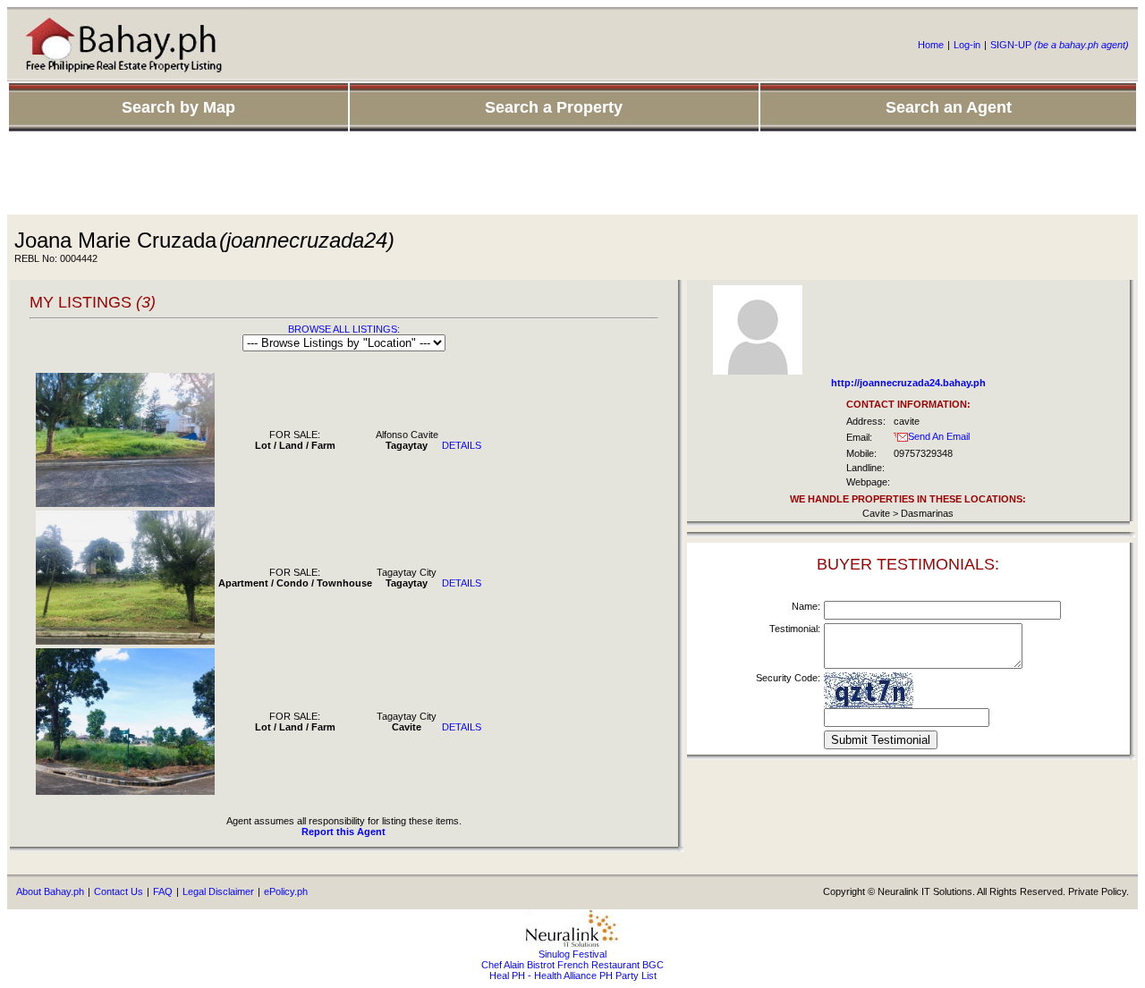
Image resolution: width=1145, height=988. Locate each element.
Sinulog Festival (572, 954)
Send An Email (939, 436)
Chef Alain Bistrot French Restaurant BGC (572, 964)
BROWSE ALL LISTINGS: (344, 329)
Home (931, 44)
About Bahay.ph (50, 891)
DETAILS (461, 445)
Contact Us (118, 891)
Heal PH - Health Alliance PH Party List (573, 975)
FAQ (163, 891)
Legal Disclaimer (218, 891)
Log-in (967, 44)
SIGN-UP (1059, 44)
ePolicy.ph (286, 891)
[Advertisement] (572, 174)
